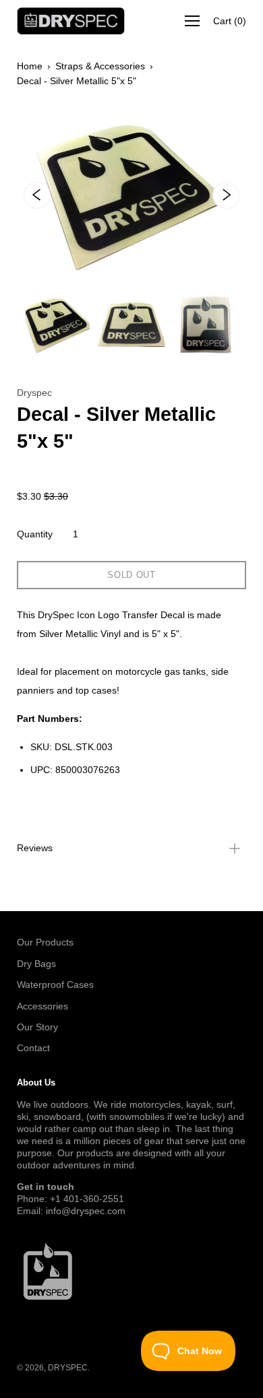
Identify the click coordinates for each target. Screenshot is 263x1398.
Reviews (35, 847)
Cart (229, 20)
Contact (33, 1047)
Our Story (37, 1027)
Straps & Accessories (100, 66)
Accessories (42, 1006)
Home (29, 66)
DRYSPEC (68, 1367)
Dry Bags (36, 963)
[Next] (225, 195)
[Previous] (37, 195)
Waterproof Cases (55, 984)
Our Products (45, 942)
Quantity (35, 534)
